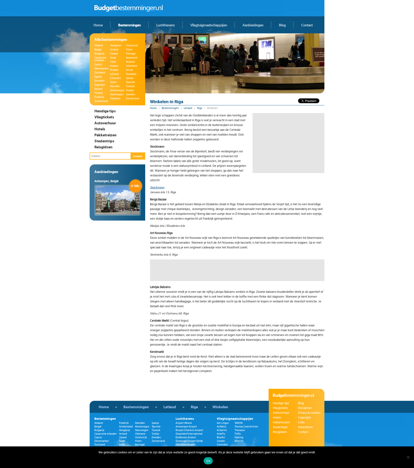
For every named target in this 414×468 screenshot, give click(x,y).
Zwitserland (132, 98)
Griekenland (101, 101)
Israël (113, 57)
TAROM (239, 423)
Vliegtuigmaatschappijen (208, 25)
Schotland (131, 65)
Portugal (131, 53)
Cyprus (98, 64)
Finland (98, 93)
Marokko (115, 86)
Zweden (130, 94)
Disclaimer (305, 408)
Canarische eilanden (100, 59)
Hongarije (115, 45)
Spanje (129, 78)
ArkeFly (221, 433)
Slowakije (131, 74)
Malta (113, 82)
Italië (113, 61)
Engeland (99, 84)
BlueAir (221, 437)
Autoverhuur (105, 122)
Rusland (130, 61)
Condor (221, 441)
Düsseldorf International (189, 433)
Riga (199, 108)
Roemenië (132, 57)
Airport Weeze (184, 423)
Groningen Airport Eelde (189, 441)
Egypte (98, 76)
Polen (129, 49)
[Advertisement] (288, 143)
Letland (114, 74)
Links (301, 422)
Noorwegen (116, 94)
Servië (129, 70)
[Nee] (408, 457)
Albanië (98, 45)
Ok (208, 461)
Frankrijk (99, 97)
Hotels (99, 128)
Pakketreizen (105, 134)
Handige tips (105, 110)
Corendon (222, 444)
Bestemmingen (129, 25)
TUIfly (238, 433)
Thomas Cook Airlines (246, 426)
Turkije (130, 90)
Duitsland (99, 72)
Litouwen (115, 78)
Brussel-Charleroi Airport (189, 430)
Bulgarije (99, 53)
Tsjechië (130, 82)
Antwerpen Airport (186, 426)
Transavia (240, 430)
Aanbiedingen (252, 25)
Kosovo (114, 65)
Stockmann (157, 187)
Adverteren (305, 427)
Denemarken (101, 68)
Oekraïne (115, 98)
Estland (98, 88)
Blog (282, 25)
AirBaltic (221, 426)
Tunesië (130, 86)
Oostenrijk (132, 45)
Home (98, 25)
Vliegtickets (104, 116)
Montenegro (117, 90)
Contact (307, 25)
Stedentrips (104, 140)
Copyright (304, 418)
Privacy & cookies (309, 413)
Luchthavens (165, 25)
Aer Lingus (223, 423)
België (98, 49)
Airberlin (222, 430)
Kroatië (114, 70)
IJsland (114, 53)
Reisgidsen (103, 146)
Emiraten (99, 80)
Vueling (239, 437)
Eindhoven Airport (186, 437)
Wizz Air (239, 441)
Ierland (114, 49)
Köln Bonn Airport (186, 444)
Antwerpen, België (106, 181)
